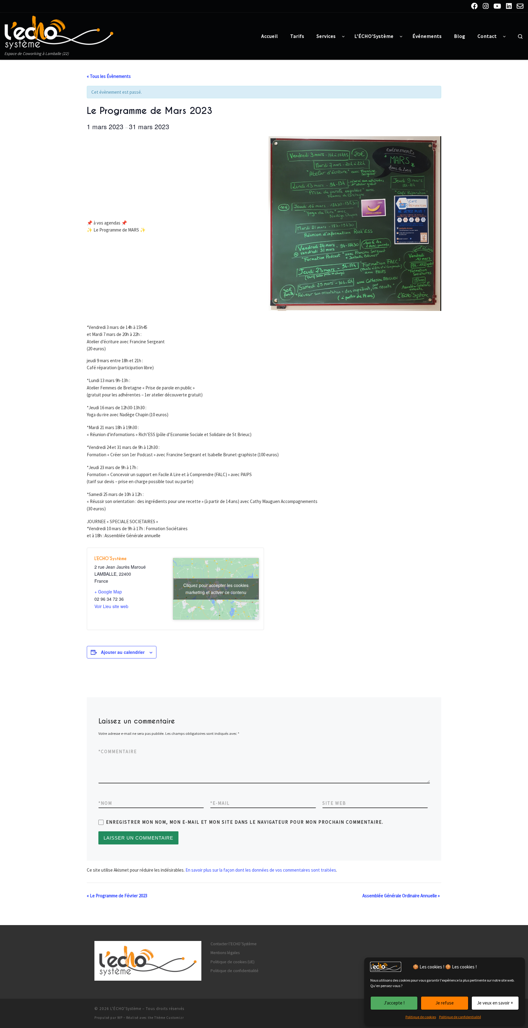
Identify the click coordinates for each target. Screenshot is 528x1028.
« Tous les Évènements (109, 76)
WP (120, 1017)
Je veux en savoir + (495, 1003)
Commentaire (117, 751)
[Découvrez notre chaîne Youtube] (497, 6)
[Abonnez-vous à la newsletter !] (520, 6)
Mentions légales (225, 952)
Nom (105, 803)
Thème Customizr (169, 1017)
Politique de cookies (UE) (233, 961)
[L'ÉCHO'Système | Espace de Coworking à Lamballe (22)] (59, 31)
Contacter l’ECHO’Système (234, 943)
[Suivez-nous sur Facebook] (474, 6)
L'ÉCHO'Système (125, 1008)
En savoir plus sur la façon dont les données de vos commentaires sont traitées (260, 870)
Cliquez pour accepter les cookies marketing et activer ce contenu (215, 588)
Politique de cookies (420, 1017)
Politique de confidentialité (460, 1017)
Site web (334, 803)
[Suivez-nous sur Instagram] (486, 6)
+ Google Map (108, 592)
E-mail (220, 803)
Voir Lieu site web (111, 606)
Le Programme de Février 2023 (117, 896)
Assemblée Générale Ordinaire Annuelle (401, 896)
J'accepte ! (394, 1003)
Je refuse (444, 1003)
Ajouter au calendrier (123, 652)
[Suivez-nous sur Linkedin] (509, 6)
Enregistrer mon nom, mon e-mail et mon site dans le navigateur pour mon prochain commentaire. (244, 822)
